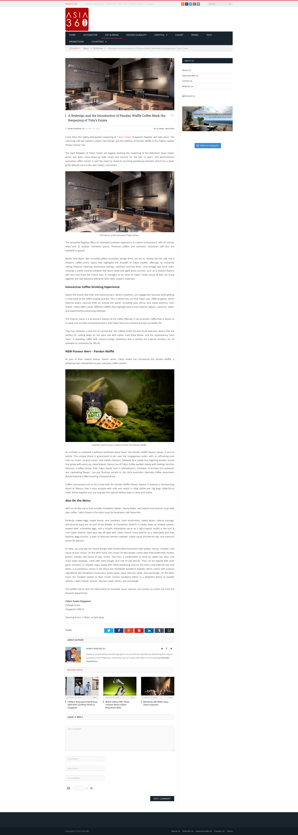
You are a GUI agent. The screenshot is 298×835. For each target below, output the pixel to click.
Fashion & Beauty (136, 34)
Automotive (90, 34)
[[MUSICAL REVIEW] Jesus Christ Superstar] (157, 688)
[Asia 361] (77, 19)
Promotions (76, 41)
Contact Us (187, 80)
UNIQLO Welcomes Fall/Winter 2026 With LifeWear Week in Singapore (82, 704)
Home (72, 34)
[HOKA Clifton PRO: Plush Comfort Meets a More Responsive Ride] (119, 688)
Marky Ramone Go (76, 128)
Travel (195, 34)
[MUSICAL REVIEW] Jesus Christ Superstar (155, 703)
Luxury (179, 34)
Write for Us (187, 86)
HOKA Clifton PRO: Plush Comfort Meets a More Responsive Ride (118, 3)
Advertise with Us (190, 75)
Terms (230, 831)
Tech (209, 34)
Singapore (169, 128)
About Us (186, 70)
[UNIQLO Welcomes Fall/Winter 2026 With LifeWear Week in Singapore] (82, 688)
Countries (98, 41)
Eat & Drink (112, 34)
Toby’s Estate (124, 137)
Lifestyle (159, 34)
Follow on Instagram (209, 145)
